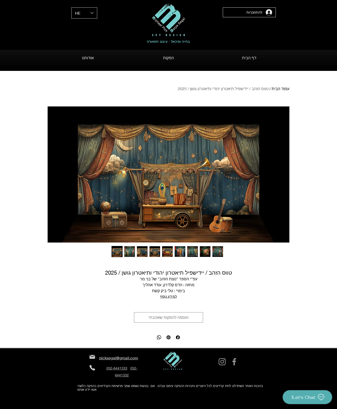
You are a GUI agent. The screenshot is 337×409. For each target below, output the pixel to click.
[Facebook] (234, 362)
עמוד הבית (280, 88)
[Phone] (92, 368)
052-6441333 (116, 368)
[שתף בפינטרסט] (168, 337)
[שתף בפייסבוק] (178, 337)
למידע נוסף (168, 296)
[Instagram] (222, 362)
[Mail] (92, 357)
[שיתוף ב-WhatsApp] (159, 337)
